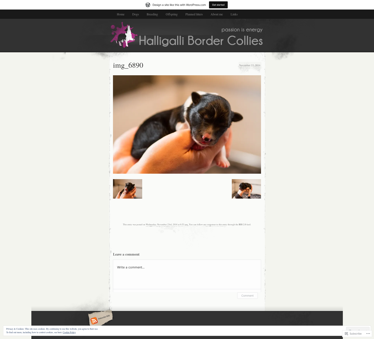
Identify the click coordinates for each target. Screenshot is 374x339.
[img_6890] (187, 172)
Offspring (172, 14)
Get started (218, 4)
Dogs (135, 14)
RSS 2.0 (242, 224)
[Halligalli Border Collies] (187, 35)
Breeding (152, 14)
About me (217, 14)
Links (234, 14)
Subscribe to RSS (99, 321)
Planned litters (194, 14)
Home (120, 14)
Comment (247, 295)
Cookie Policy (69, 332)
